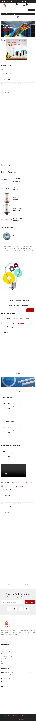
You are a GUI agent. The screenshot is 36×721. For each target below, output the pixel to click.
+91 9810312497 (7, 1)
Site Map (3, 664)
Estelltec (17, 715)
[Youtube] (26, 609)
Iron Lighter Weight (8, 327)
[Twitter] (9, 609)
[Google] (15, 609)
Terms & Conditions (6, 656)
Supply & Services (6, 651)
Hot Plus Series (7, 87)
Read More (30, 310)
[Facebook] (21, 609)
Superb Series (17, 208)
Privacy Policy (5, 653)
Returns (3, 661)
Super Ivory (16, 197)
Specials (21, 719)
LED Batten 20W (18, 218)
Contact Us (4, 658)
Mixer (4, 451)
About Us (3, 648)
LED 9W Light (7, 73)
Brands (14, 719)
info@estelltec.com (8, 678)
